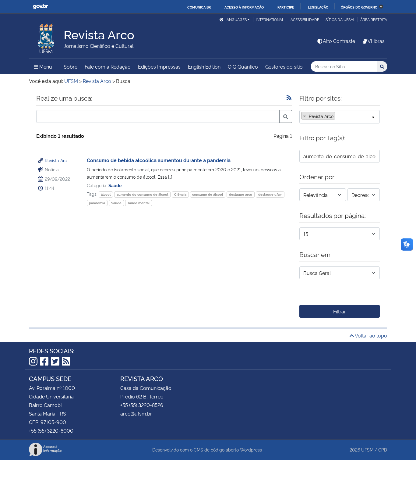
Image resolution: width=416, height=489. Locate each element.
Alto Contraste (339, 40)
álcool (106, 194)
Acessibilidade (305, 19)
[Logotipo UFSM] (46, 37)
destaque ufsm (270, 194)
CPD (382, 449)
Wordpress (251, 449)
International (270, 19)
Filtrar (339, 311)
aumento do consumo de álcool (142, 194)
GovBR (40, 6)
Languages (235, 19)
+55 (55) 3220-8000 (51, 430)
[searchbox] (338, 116)
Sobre (70, 66)
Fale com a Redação (108, 66)
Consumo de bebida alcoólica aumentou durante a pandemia (159, 160)
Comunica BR (199, 7)
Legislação (318, 7)
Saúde (115, 185)
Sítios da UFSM (340, 19)
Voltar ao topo (370, 335)
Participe (285, 7)
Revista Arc (56, 160)
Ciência (180, 194)
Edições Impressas (159, 66)
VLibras (376, 40)
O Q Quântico (243, 66)
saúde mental (139, 203)
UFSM (367, 449)
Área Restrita (373, 19)
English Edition (204, 66)
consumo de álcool (207, 194)
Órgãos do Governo (359, 7)
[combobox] (339, 116)
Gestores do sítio (284, 66)
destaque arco (240, 194)
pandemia (97, 203)
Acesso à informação (244, 7)
